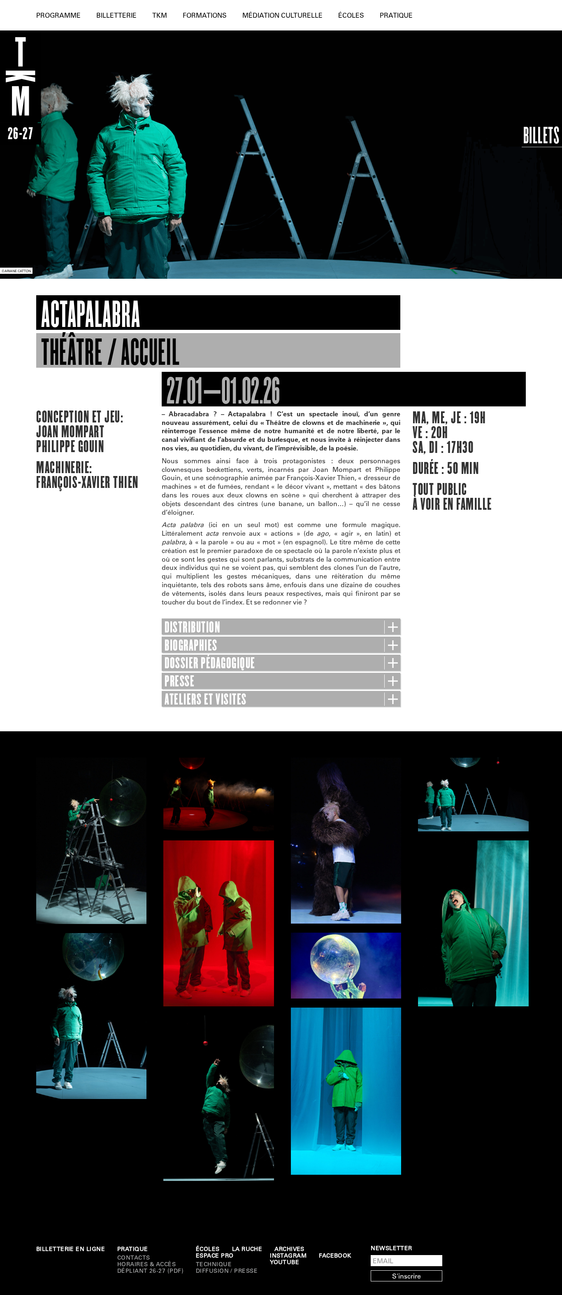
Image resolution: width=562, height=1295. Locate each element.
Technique (214, 1264)
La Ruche (247, 1249)
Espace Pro (215, 1255)
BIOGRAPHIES (191, 646)
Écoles (351, 15)
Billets (541, 135)
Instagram (288, 1255)
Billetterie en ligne (70, 1249)
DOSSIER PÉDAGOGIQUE (210, 663)
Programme (58, 15)
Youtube (284, 1262)
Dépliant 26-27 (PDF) (150, 1270)
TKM (159, 15)
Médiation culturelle (282, 15)
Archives (289, 1249)
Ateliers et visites (206, 700)
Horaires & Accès (146, 1264)
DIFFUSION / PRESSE (227, 1270)
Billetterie (116, 15)
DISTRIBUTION (193, 628)
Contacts (133, 1257)
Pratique (396, 15)
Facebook (335, 1255)
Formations (205, 15)
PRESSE (180, 681)
